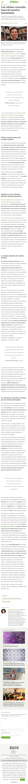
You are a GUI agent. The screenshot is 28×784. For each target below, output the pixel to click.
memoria (4, 72)
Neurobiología (6, 601)
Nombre (3, 730)
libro (18, 210)
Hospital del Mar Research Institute (11, 53)
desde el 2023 (5, 56)
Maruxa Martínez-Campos (12, 23)
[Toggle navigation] (2, 2)
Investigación (4, 5)
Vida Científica (6, 701)
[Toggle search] (26, 2)
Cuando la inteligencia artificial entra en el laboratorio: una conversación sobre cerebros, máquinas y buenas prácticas (13, 704)
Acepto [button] (22, 779)
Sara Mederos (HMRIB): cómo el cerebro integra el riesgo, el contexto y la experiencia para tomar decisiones (13, 684)
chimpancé (14, 220)
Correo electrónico (5, 732)
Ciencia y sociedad (7, 662)
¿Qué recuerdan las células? (10, 646)
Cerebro (4, 595)
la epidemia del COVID (7, 526)
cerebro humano (7, 218)
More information (14, 782)
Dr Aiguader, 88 (8, 758)
